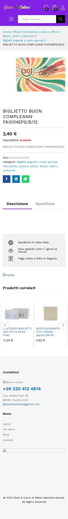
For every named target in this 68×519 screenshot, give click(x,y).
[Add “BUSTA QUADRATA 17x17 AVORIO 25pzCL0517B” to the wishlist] (59, 322)
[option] (17, 325)
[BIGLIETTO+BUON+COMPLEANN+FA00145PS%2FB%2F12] (16, 179)
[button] (8, 322)
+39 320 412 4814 (22, 388)
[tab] (17, 205)
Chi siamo (9, 429)
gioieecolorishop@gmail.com (21, 404)
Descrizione (17, 204)
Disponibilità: (11, 140)
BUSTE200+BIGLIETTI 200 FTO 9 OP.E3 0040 (17, 332)
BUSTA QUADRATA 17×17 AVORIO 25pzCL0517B (47, 332)
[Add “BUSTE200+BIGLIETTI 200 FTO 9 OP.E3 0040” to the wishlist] (25, 322)
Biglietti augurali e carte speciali (37, 161)
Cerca (60, 19)
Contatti (8, 440)
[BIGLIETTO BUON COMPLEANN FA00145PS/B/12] (6, 179)
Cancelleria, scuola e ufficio (20, 166)
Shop (6, 434)
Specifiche (45, 204)
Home (6, 423)
